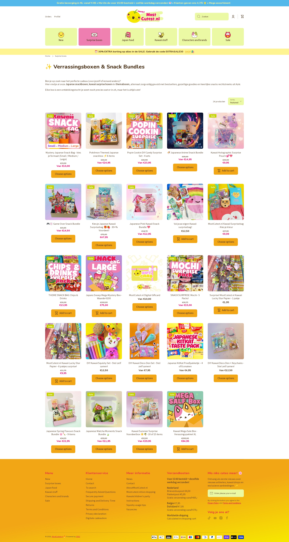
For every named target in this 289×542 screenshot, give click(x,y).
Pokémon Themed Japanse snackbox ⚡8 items (103, 154)
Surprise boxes (53, 483)
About (137, 487)
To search (91, 487)
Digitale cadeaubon (96, 518)
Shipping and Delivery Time (100, 500)
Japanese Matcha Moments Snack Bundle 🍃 (104, 433)
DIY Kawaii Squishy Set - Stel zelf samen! (104, 364)
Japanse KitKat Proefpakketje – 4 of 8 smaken (185, 364)
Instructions (132, 500)
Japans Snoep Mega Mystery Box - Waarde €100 (104, 297)
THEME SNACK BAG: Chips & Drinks (63, 297)
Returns (90, 505)
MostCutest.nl (57, 536)
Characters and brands (57, 496)
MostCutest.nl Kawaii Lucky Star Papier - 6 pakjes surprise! (63, 364)
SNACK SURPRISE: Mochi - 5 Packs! (185, 297)
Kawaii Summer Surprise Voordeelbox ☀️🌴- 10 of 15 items (144, 433)
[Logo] (144, 16)
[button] (242, 16)
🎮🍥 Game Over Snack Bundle (63, 223)
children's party (138, 496)
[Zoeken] (197, 16)
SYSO (78, 536)
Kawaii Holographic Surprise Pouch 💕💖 (226, 154)
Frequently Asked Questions (101, 492)
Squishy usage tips (136, 505)
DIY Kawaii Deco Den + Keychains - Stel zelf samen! (226, 364)
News (129, 479)
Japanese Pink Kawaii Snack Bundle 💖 (144, 225)
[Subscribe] (240, 493)
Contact (90, 483)
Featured (234, 102)
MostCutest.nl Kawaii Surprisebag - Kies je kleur (226, 225)
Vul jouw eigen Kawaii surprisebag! (185, 225)
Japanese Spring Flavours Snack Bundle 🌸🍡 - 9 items (63, 433)
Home (47, 56)
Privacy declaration (96, 513)
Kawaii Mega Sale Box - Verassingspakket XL (185, 433)
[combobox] (212, 16)
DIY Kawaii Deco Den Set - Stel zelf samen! (144, 364)
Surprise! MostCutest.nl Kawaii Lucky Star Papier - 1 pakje (226, 297)
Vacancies (131, 509)
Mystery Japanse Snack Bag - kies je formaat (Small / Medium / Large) (63, 156)
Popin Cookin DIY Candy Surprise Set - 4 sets (144, 154)
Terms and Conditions (97, 509)
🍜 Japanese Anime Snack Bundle (185, 152)
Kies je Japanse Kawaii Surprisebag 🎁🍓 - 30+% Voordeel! (104, 227)
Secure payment (94, 496)
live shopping (140, 492)
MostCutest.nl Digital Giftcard (144, 295)
